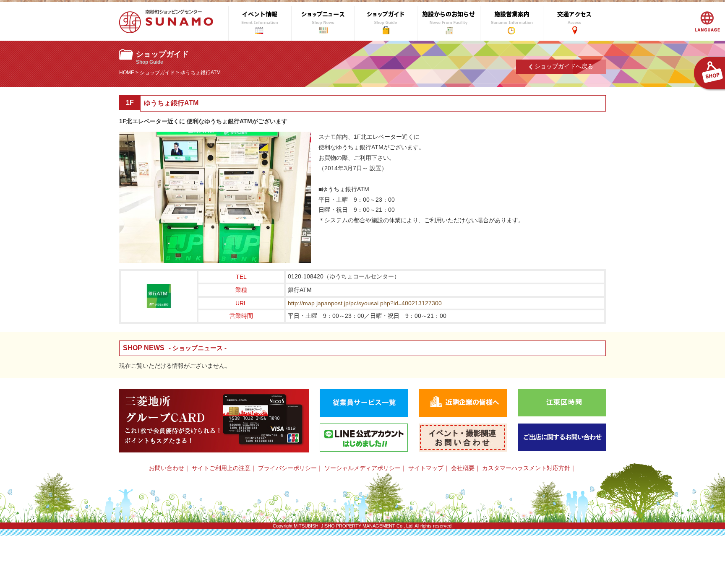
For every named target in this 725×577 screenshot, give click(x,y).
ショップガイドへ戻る (564, 66)
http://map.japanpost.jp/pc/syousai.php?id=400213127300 (365, 303)
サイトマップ (425, 468)
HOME (126, 72)
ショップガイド (157, 72)
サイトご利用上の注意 (221, 468)
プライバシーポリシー (287, 468)
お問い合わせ (166, 468)
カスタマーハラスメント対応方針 (526, 468)
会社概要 (463, 468)
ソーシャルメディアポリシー (362, 468)
